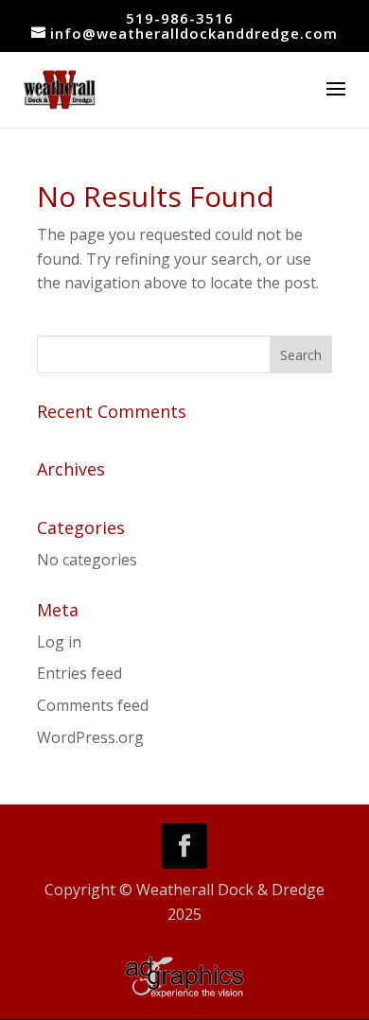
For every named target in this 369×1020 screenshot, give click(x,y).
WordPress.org (90, 737)
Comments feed (93, 705)
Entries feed (79, 673)
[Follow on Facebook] (184, 846)
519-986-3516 (180, 18)
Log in (59, 641)
